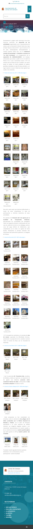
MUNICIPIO (9, 513)
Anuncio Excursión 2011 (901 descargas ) (14, 237)
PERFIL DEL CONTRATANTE (13, 509)
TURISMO (8, 515)
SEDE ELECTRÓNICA (11, 507)
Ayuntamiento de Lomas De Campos (11, 9)
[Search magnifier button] (27, 16)
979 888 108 (16, 1)
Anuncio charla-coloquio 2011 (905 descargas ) (16, 386)
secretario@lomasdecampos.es (17, 3)
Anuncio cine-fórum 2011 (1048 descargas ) (15, 345)
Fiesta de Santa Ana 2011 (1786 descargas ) (15, 73)
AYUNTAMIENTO (10, 511)
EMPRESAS (9, 517)
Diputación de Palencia (14, 473)
